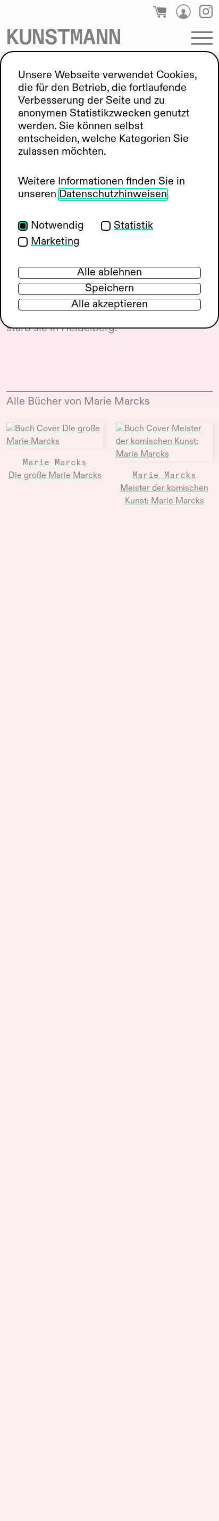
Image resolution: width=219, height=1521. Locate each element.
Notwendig (57, 226)
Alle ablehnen (109, 272)
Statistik (133, 226)
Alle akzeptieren (109, 304)
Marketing (55, 242)
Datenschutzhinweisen (113, 194)
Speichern (109, 288)
